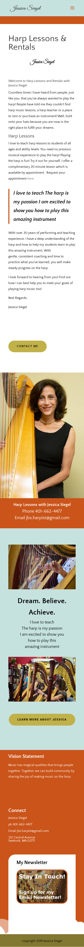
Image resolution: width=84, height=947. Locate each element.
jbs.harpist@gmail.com (33, 831)
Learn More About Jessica (42, 719)
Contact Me (27, 346)
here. (30, 178)
